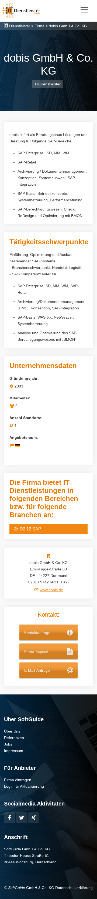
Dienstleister (19, 26)
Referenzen (14, 738)
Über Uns (12, 731)
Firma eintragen (17, 780)
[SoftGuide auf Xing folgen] (33, 817)
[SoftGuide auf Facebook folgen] (9, 817)
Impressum (13, 750)
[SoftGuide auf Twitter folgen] (21, 817)
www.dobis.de (51, 590)
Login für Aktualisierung (24, 786)
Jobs (8, 744)
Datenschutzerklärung (74, 887)
